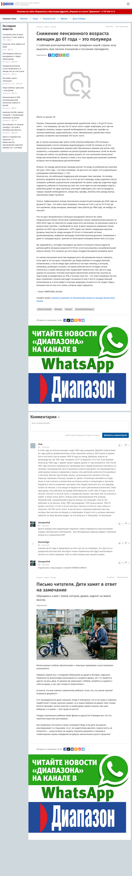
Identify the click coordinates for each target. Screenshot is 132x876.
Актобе (53, 27)
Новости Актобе (44, 309)
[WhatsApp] (64, 55)
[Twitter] (53, 55)
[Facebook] (49, 55)
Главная (39, 27)
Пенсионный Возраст (84, 309)
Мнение (58, 309)
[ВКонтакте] (56, 55)
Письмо (68, 309)
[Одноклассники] (60, 55)
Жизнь (46, 27)
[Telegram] (67, 55)
